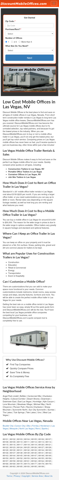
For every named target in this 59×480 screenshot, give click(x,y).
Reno (37, 428)
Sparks (45, 428)
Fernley (35, 425)
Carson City (20, 425)
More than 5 (26, 41)
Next (29, 57)
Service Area (37, 476)
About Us (48, 476)
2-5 (15, 41)
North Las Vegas (26, 428)
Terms (9, 476)
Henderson (45, 425)
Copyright (26, 476)
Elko (28, 425)
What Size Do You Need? (16, 45)
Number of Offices (13, 38)
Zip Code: (10, 21)
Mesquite (14, 428)
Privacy (17, 476)
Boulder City (8, 425)
